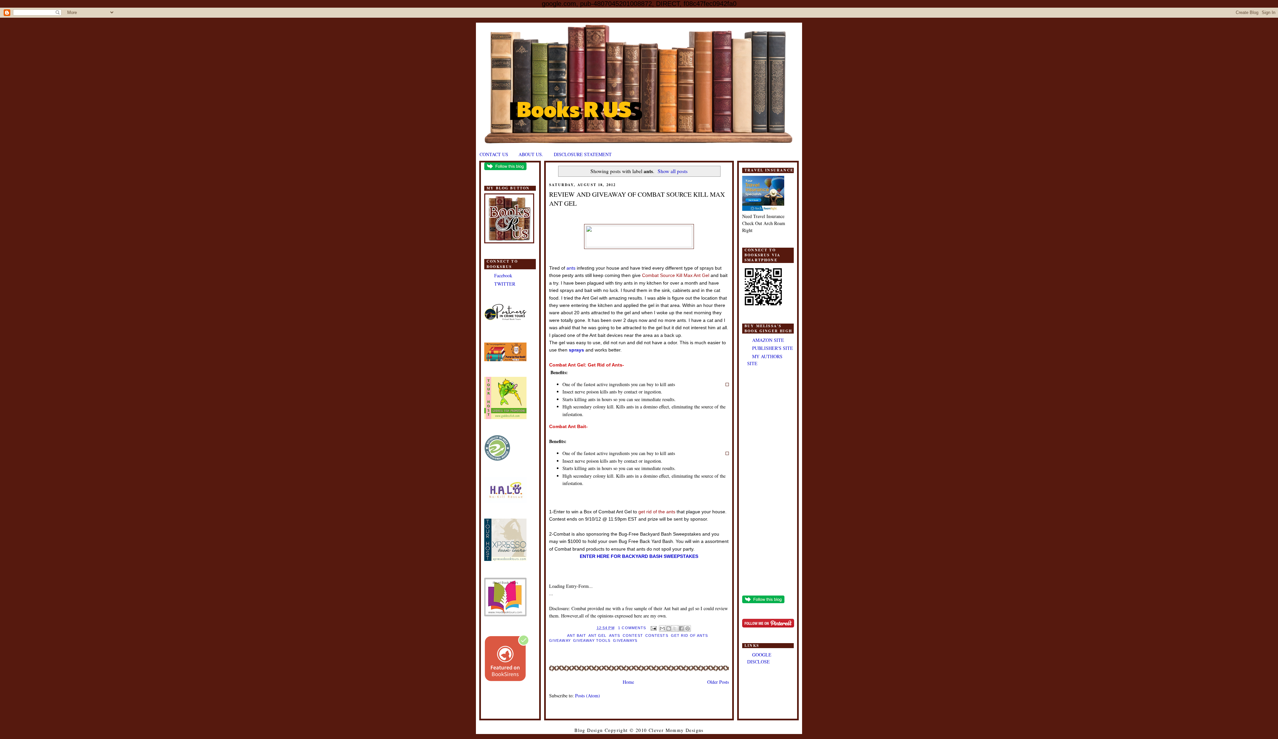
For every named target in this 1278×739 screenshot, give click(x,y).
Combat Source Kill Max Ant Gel (676, 275)
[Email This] (662, 628)
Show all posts (673, 171)
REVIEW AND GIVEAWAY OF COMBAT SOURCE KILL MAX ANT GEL (637, 199)
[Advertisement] (768, 482)
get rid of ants (689, 635)
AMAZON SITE (768, 340)
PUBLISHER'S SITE (772, 348)
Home (628, 682)
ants (570, 268)
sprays (576, 350)
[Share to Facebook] (681, 628)
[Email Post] (653, 628)
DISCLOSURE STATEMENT (583, 154)
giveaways (625, 640)
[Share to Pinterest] (687, 628)
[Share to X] (675, 628)
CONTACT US (494, 154)
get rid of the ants (656, 511)
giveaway (559, 640)
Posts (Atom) (587, 695)
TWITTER (504, 284)
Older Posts (718, 682)
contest (633, 635)
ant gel (597, 635)
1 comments (632, 628)
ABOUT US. (531, 154)
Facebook (503, 275)
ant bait (576, 635)
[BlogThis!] (668, 628)
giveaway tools (591, 640)
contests (656, 635)
